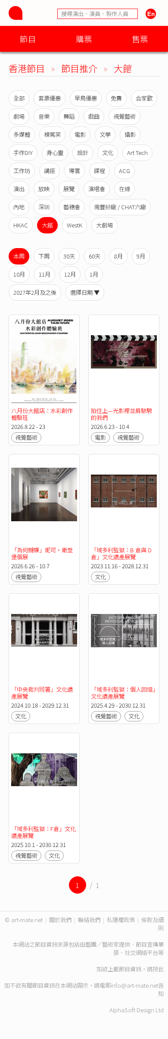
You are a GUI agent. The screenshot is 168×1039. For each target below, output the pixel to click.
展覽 (69, 189)
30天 (69, 256)
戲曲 (94, 116)
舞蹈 (69, 116)
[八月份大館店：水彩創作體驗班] (44, 361)
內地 (19, 207)
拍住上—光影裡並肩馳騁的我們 (121, 414)
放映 (44, 189)
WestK (74, 225)
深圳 (44, 207)
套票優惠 (49, 98)
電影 (80, 134)
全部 (19, 98)
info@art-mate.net (134, 985)
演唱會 (96, 189)
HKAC (20, 225)
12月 (70, 274)
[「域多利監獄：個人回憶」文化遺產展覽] (124, 640)
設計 (82, 152)
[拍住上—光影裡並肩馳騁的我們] (124, 361)
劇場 (19, 116)
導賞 (74, 171)
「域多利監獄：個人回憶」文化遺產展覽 (123, 692)
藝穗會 (71, 207)
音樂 (44, 116)
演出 (19, 189)
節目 (28, 38)
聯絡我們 (89, 920)
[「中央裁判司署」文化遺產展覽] (44, 640)
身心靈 (55, 152)
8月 (118, 256)
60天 (94, 256)
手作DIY (23, 152)
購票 (84, 38)
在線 (124, 189)
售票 (140, 38)
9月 (141, 256)
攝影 (130, 134)
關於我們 (60, 920)
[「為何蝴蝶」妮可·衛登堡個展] (44, 501)
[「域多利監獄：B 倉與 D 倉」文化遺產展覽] (124, 501)
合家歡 (144, 98)
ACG (124, 171)
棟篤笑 (52, 134)
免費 (116, 98)
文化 (107, 152)
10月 (19, 274)
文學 (105, 134)
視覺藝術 (124, 116)
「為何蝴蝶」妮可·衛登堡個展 (42, 553)
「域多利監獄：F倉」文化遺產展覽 (43, 832)
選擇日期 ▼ (85, 292)
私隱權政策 (121, 920)
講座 (49, 171)
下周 (44, 256)
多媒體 (21, 134)
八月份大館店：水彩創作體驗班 (42, 414)
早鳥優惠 (86, 98)
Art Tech (137, 152)
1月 (94, 274)
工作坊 (21, 171)
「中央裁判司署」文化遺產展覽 (42, 692)
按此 (158, 969)
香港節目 (27, 68)
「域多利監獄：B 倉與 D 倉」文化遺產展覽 (121, 553)
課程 (99, 171)
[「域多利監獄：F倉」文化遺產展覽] (44, 779)
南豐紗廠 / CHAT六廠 (120, 207)
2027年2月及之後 (34, 292)
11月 (44, 274)
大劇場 (104, 225)
